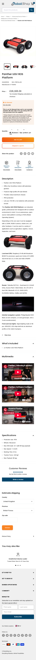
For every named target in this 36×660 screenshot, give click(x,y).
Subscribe (18, 617)
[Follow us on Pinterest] (14, 635)
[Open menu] (3, 4)
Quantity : (5, 131)
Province (5, 506)
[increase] (24, 130)
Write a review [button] (18, 479)
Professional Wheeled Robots (8, 20)
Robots (8, 16)
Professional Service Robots (19, 16)
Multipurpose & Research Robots (9, 18)
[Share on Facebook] (21, 153)
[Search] (31, 10)
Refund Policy (6, 536)
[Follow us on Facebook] (3, 635)
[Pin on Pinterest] (25, 153)
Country (4, 497)
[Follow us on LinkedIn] (26, 635)
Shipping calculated (24, 94)
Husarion (5, 82)
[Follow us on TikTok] (22, 635)
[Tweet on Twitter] (28, 153)
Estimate (7, 527)
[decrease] (12, 130)
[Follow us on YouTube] (18, 635)
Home (2, 16)
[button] (34, 66)
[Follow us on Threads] (30, 635)
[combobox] (15, 10)
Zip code (5, 515)
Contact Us (29, 169)
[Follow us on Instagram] (11, 635)
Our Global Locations (8, 626)
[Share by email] (32, 153)
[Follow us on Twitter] (7, 635)
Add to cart (18, 139)
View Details (6, 169)
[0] (32, 4)
